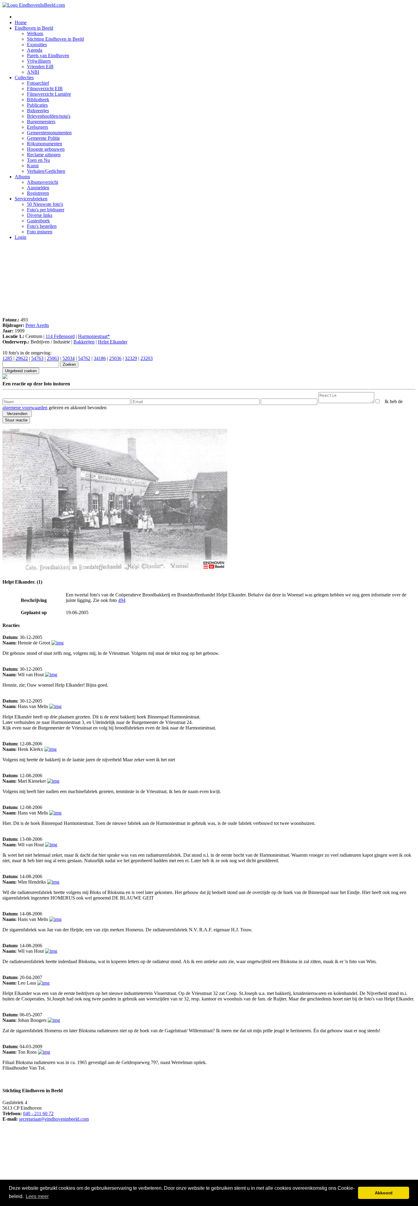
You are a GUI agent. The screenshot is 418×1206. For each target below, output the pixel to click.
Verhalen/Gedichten (46, 171)
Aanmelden (38, 187)
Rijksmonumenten (44, 143)
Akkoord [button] (384, 1192)
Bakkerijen (84, 341)
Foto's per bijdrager (45, 209)
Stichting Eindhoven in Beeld (55, 39)
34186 (100, 358)
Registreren (38, 193)
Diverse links (39, 215)
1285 (7, 358)
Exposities (37, 44)
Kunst (33, 165)
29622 (22, 358)
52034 (68, 358)
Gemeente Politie (43, 138)
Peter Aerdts (37, 325)
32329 (131, 358)
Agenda (34, 50)
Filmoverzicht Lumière (49, 94)
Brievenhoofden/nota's (48, 116)
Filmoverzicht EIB (45, 88)
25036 (115, 358)
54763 (37, 358)
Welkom (35, 33)
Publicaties (37, 105)
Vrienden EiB (40, 66)
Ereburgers (37, 127)
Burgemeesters (41, 121)
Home (21, 22)
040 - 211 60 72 (38, 1113)
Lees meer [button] (37, 1196)
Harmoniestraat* (94, 336)
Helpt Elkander (112, 341)
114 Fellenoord (60, 336)
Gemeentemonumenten (49, 132)
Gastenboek (38, 220)
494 (121, 600)
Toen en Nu (38, 160)
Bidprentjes (38, 110)
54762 (84, 358)
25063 (53, 358)
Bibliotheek (38, 99)
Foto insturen (39, 231)
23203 (146, 358)
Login (20, 237)
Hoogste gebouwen (46, 149)
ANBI (33, 72)
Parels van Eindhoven (48, 55)
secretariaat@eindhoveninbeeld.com (54, 1119)
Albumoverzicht (42, 182)
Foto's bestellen (42, 226)
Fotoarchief (38, 83)
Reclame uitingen (44, 154)
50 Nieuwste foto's (45, 204)
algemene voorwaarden (24, 407)
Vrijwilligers (39, 61)
